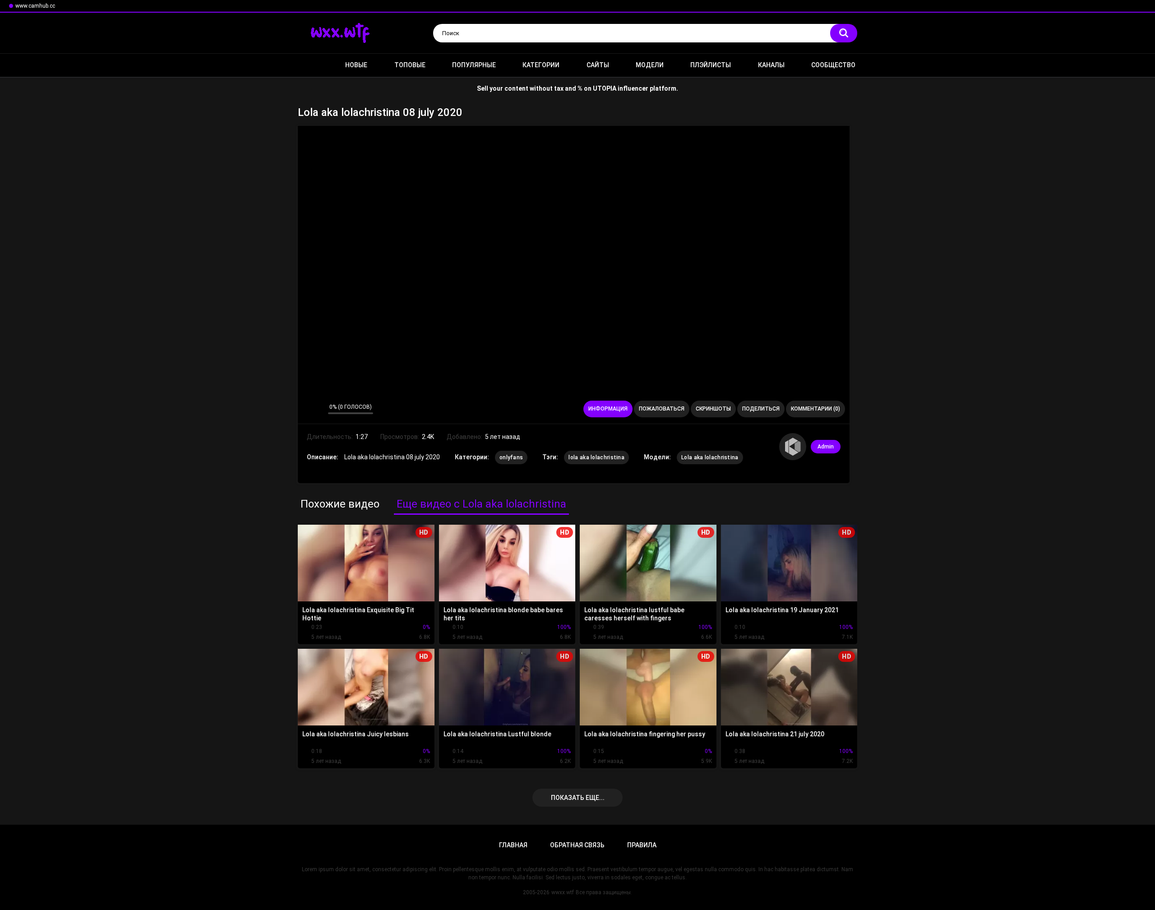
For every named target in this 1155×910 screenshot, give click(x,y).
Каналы (771, 65)
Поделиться (761, 409)
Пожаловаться (661, 409)
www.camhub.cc (35, 6)
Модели (650, 65)
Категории (540, 65)
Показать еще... (578, 797)
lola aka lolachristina (596, 457)
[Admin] (792, 446)
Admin (826, 446)
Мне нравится (307, 409)
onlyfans (511, 457)
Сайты (598, 65)
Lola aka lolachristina (710, 457)
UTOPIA (604, 88)
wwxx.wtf (562, 892)
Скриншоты (713, 409)
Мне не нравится (318, 409)
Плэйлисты (710, 65)
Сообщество (833, 65)
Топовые (409, 65)
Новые (356, 65)
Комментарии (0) (815, 409)
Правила (641, 845)
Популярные (474, 65)
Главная (309, 65)
